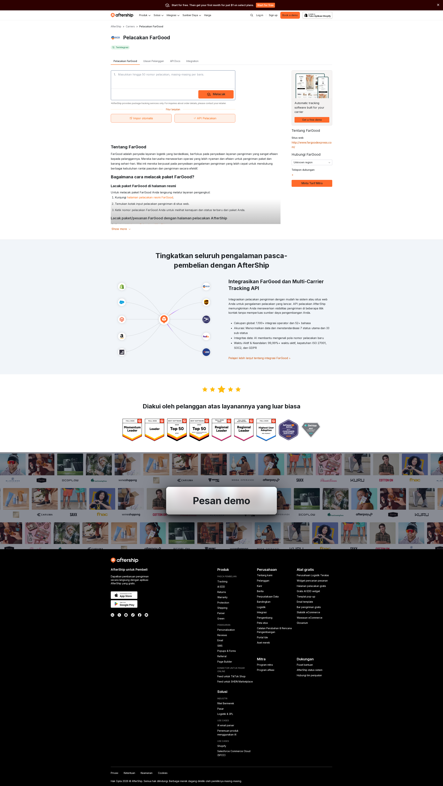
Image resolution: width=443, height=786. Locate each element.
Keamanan (146, 772)
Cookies (163, 772)
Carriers (130, 26)
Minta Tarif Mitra (312, 183)
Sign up (273, 15)
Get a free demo (312, 119)
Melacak (219, 94)
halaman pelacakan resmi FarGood (150, 197)
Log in (259, 15)
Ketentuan (129, 772)
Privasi (114, 772)
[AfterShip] (123, 15)
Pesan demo (221, 501)
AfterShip (116, 26)
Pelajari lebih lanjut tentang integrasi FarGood (259, 358)
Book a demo (290, 15)
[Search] (252, 15)
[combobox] (312, 162)
